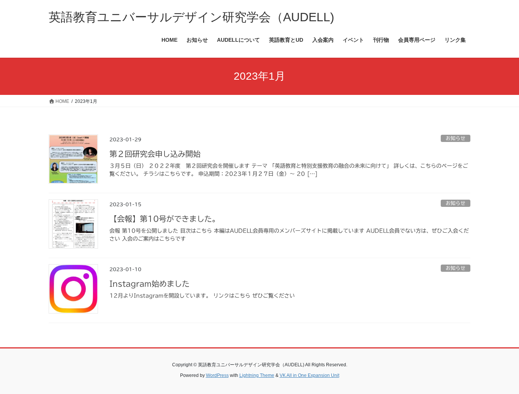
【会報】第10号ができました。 (164, 218)
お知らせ (455, 138)
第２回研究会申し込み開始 (155, 154)
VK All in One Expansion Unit (309, 375)
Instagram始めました (149, 283)
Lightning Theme (256, 375)
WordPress (217, 375)
